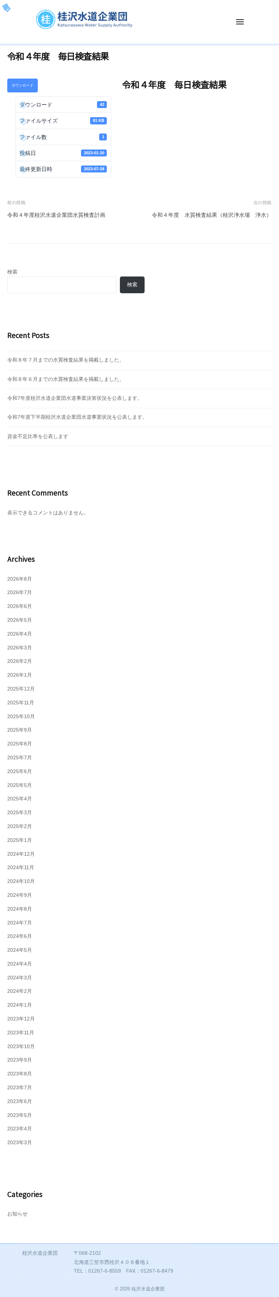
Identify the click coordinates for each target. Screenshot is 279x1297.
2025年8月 (19, 744)
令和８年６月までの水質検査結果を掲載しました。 (65, 379)
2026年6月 (19, 606)
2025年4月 (19, 798)
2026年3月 (19, 648)
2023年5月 (19, 1115)
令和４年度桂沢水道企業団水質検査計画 (56, 215)
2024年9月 (19, 895)
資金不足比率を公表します (37, 436)
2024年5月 (19, 950)
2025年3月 (19, 812)
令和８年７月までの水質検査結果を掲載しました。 (65, 360)
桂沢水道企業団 (148, 1289)
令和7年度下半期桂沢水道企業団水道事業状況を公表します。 (77, 417)
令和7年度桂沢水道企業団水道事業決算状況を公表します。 (74, 398)
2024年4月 (19, 964)
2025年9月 (19, 730)
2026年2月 (19, 661)
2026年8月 (19, 579)
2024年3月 (19, 977)
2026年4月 (19, 634)
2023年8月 (19, 1074)
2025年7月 (19, 757)
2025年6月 (19, 771)
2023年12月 (21, 1019)
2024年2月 (19, 991)
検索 (12, 272)
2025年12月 (21, 689)
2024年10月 (21, 881)
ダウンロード (22, 85)
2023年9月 (19, 1060)
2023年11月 (20, 1032)
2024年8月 (19, 909)
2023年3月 (19, 1142)
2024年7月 (19, 923)
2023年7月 (19, 1087)
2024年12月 (21, 854)
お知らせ (17, 1214)
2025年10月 (21, 716)
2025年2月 (19, 826)
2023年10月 (21, 1046)
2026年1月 (19, 675)
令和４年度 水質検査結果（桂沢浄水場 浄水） (212, 215)
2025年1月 (19, 840)
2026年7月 (19, 592)
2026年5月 (19, 620)
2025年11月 (20, 702)
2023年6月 (19, 1101)
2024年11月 (20, 867)
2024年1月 (19, 1005)
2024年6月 (19, 936)
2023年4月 (19, 1128)
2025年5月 (19, 785)
